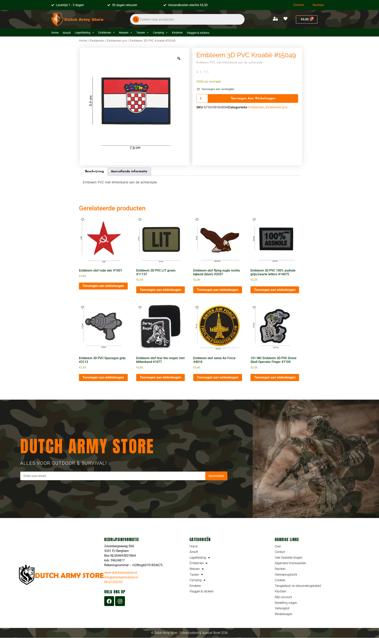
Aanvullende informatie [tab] (129, 171)
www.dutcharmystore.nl (120, 572)
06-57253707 (113, 582)
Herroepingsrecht (286, 574)
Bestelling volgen (286, 603)
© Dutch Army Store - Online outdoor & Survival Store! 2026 (189, 633)
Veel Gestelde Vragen (288, 557)
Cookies (280, 580)
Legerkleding (82, 32)
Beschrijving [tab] (94, 171)
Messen (124, 32)
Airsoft (194, 552)
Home (55, 32)
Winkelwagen (283, 614)
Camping (158, 32)
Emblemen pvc (117, 40)
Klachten (280, 591)
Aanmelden (216, 476)
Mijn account (283, 597)
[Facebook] (109, 601)
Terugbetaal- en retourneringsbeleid (298, 586)
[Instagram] (120, 601)
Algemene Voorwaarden (290, 563)
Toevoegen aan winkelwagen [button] (103, 286)
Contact (298, 5)
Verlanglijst (282, 608)
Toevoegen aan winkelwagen (253, 98)
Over (278, 546)
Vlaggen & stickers (202, 591)
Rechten (318, 5)
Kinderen (177, 32)
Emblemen (104, 32)
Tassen (140, 32)
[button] (215, 88)
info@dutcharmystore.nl (121, 577)
